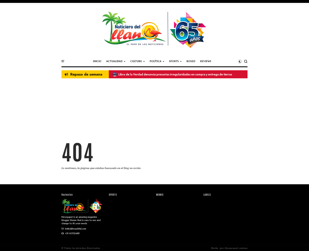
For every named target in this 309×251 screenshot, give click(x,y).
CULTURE (136, 61)
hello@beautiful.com (75, 228)
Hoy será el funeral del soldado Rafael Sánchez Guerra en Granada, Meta (164, 74)
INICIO (97, 61)
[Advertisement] (154, 104)
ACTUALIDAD (114, 61)
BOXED (191, 61)
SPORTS (174, 61)
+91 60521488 (72, 233)
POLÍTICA (155, 61)
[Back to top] (301, 243)
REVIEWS (205, 61)
